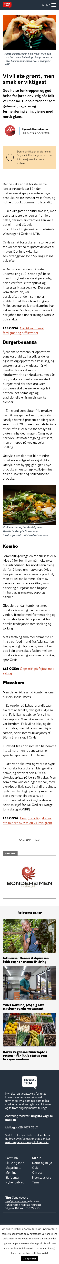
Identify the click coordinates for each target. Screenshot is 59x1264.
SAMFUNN (25, 840)
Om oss (37, 1172)
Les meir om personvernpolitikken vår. (27, 1140)
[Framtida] (7, 5)
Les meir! (42, 1253)
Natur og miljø (42, 1163)
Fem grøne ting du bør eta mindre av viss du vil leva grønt (27, 820)
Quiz (35, 1168)
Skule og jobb (14, 1163)
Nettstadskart (41, 1177)
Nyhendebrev (14, 1182)
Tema (35, 1182)
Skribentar (12, 1177)
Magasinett (13, 1168)
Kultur (36, 1158)
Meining (11, 1172)
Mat (37, 840)
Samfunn (11, 1158)
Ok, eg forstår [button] (29, 1258)
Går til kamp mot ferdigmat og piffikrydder (23, 330)
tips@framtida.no (16, 1201)
